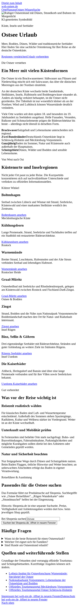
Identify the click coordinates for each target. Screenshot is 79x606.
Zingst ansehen (10, 326)
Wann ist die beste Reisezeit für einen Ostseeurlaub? (35, 538)
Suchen (29, 522)
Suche (36, 9)
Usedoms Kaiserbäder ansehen (19, 383)
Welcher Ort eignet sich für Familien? (26, 541)
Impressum (31, 596)
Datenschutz (38, 598)
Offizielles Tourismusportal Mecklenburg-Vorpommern (41, 586)
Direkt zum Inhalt (11, 3)
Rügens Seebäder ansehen (16, 353)
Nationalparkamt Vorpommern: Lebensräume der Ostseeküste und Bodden (37, 581)
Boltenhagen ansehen (13, 214)
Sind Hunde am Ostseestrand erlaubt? (26, 545)
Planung (11, 9)
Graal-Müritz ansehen (14, 295)
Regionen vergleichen (14, 56)
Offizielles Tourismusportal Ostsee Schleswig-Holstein (40, 590)
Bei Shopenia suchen (13, 518)
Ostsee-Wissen (24, 9)
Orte (4, 9)
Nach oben (7, 602)
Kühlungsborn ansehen (14, 241)
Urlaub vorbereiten (38, 56)
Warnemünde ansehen (14, 269)
